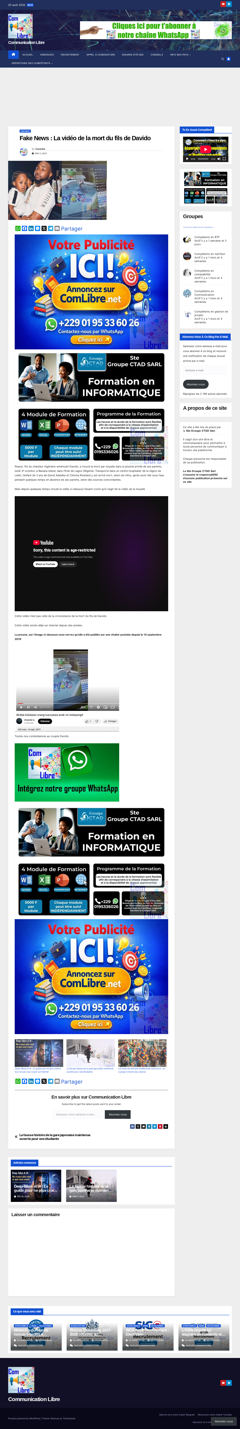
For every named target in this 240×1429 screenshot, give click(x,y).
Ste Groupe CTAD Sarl (200, 430)
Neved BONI (45, 1340)
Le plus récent (187, 227)
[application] (205, 149)
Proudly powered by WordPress (24, 1418)
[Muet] (219, 158)
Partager (72, 228)
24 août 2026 (25, 1340)
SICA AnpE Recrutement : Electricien (147, 1332)
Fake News (25, 131)
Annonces (47, 54)
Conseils (157, 54)
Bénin (33, 1326)
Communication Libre (26, 42)
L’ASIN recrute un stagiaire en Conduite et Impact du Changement (202, 1334)
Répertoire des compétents (31, 63)
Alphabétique (209, 227)
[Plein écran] (224, 158)
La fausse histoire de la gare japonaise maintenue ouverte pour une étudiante (54, 1137)
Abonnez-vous (118, 1114)
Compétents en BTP (207, 237)
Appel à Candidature (101, 54)
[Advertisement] (120, 92)
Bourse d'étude (78, 1326)
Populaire (200, 227)
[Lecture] (187, 158)
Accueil (27, 54)
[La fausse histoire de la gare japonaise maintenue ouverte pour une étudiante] (90, 1053)
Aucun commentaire (30, 1345)
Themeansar (69, 1418)
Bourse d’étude (133, 54)
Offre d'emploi (21, 1326)
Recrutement (70, 54)
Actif (194, 227)
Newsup (55, 1418)
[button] (222, 59)
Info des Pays (179, 54)
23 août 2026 (193, 1340)
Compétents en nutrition (209, 253)
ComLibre (40, 149)
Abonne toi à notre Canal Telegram (177, 1414)
